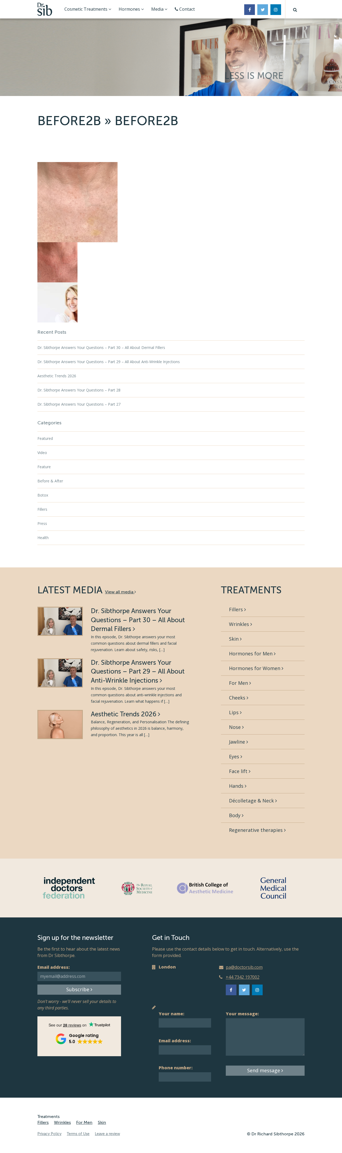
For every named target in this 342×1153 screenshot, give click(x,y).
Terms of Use (78, 1134)
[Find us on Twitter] (262, 9)
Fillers (42, 509)
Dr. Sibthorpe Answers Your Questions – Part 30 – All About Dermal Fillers (101, 347)
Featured (45, 438)
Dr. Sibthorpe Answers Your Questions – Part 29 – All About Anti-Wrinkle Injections (108, 361)
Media (158, 9)
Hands (237, 786)
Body (235, 815)
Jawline (237, 742)
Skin (234, 639)
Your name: (171, 1014)
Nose (235, 727)
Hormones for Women (255, 668)
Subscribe (78, 989)
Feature (44, 466)
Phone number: (176, 1068)
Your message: (242, 1014)
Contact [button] (186, 9)
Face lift (239, 771)
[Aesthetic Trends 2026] (60, 724)
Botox (42, 495)
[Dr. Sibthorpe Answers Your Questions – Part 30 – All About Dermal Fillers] (60, 621)
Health (43, 537)
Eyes (234, 756)
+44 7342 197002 (242, 977)
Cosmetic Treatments (86, 9)
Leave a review (107, 1134)
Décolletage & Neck (252, 800)
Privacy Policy (49, 1134)
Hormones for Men (251, 653)
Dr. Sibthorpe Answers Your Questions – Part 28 (79, 390)
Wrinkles (239, 624)
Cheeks (238, 697)
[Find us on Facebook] (249, 9)
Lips (234, 712)
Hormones (130, 9)
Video (42, 452)
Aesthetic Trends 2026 (56, 375)
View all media (119, 592)
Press (42, 523)
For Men (239, 683)
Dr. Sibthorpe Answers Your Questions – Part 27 (79, 404)
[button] (295, 9)
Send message (264, 1070)
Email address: (53, 967)
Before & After (50, 480)
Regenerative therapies (256, 830)
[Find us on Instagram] (275, 9)
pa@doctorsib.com (244, 967)
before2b (69, 121)
